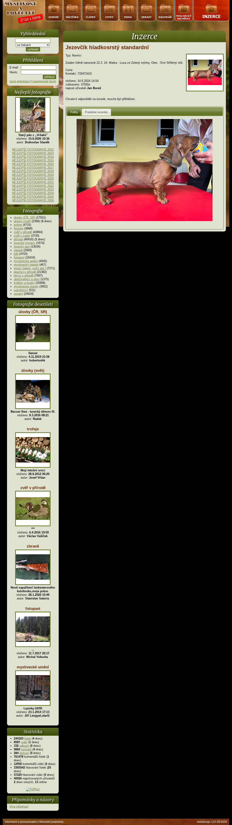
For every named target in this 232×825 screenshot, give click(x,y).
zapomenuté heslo (44, 81)
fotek (27, 738)
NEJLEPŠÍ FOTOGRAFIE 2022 (33, 185)
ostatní (18, 293)
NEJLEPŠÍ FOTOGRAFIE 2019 (33, 175)
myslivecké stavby (26, 286)
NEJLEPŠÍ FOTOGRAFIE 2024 (33, 193)
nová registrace (20, 81)
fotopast (19, 257)
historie (18, 228)
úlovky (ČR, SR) (24, 217)
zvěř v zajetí (22, 235)
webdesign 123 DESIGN (212, 821)
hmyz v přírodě (24, 275)
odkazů (24, 745)
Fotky (74, 112)
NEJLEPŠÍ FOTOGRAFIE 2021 (33, 182)
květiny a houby (24, 283)
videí (24, 742)
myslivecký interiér (26, 264)
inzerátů (26, 749)
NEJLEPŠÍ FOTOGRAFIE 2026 (33, 200)
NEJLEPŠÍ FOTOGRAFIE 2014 (33, 156)
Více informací (19, 806)
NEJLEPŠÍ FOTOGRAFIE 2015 (33, 160)
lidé (16, 254)
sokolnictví (21, 290)
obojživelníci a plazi (27, 279)
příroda (18, 239)
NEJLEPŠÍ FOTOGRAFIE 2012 (33, 149)
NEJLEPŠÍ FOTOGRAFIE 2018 (33, 171)
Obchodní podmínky (51, 821)
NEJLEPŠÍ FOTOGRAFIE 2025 (33, 196)
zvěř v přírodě (23, 232)
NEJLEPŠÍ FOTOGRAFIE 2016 (33, 164)
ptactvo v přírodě (25, 272)
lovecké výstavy (24, 243)
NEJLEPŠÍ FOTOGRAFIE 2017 (33, 167)
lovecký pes (22, 246)
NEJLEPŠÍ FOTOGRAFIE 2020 (33, 178)
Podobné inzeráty (96, 112)
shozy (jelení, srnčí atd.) (30, 268)
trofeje (18, 224)
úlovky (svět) (22, 221)
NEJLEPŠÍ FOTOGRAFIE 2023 (33, 189)
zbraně (18, 250)
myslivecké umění (26, 261)
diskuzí (24, 753)
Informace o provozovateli (21, 821)
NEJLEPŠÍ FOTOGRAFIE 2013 (33, 153)
